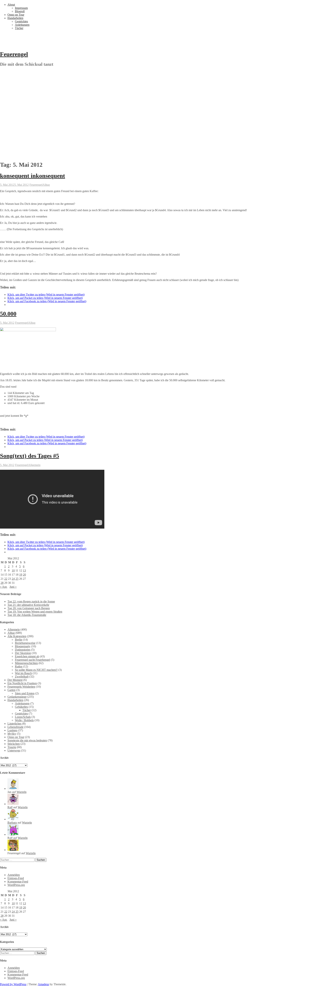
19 (20, 574)
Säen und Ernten (24, 693)
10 (13, 570)
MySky (11, 733)
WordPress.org (16, 884)
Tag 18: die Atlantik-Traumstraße (26, 615)
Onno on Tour (15, 14)
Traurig (11, 747)
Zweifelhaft (22, 676)
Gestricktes (21, 21)
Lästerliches (14, 723)
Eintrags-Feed (15, 878)
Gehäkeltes (21, 706)
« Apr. (3, 586)
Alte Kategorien (16, 636)
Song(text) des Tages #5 (29, 455)
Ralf (9, 807)
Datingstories (22, 649)
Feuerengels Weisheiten (21, 686)
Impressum (21, 8)
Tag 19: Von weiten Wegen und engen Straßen (34, 611)
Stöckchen (13, 743)
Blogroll (20, 11)
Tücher (19, 28)
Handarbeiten (15, 18)
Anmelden (13, 874)
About (11, 4)
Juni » (13, 586)
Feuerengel (14, 54)
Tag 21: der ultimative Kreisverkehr (28, 604)
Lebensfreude (15, 727)
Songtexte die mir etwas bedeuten (27, 740)
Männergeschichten (26, 663)
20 (24, 574)
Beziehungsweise (25, 643)
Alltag (46, 184)
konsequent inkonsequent (32, 175)
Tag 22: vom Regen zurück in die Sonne (31, 601)
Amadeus (43, 984)
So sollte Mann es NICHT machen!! (36, 669)
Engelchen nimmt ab (27, 656)
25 (16, 578)
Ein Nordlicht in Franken (22, 683)
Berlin (18, 639)
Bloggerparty (22, 646)
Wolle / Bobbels (24, 720)
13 (24, 570)
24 (13, 578)
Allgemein (34, 465)
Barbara (12, 822)
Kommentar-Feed (17, 881)
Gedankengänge (17, 696)
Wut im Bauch (23, 673)
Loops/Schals (23, 716)
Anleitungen (22, 24)
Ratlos (18, 666)
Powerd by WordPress (13, 984)
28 (2, 582)
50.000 (8, 313)
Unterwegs (13, 750)
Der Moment (15, 679)
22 (5, 578)
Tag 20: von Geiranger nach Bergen (28, 608)
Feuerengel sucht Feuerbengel (32, 659)
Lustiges (12, 730)
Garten (11, 690)
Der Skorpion (23, 653)
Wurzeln (21, 792)
